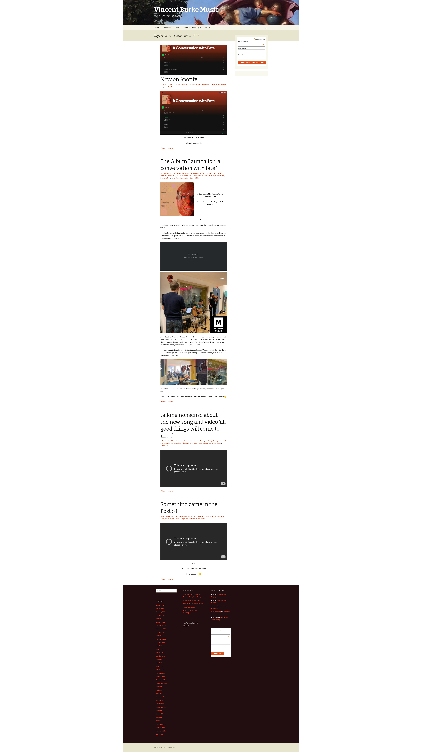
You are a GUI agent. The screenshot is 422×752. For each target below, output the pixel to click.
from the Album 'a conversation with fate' (190, 441)
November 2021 (161, 629)
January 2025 (160, 605)
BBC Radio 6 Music (182, 176)
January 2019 (160, 676)
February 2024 (160, 612)
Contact (156, 28)
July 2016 (159, 710)
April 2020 (159, 649)
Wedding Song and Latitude (192, 600)
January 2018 (160, 697)
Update (206, 85)
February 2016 (160, 724)
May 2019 (159, 663)
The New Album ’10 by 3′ (192, 28)
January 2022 (160, 622)
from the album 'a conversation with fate (190, 85)
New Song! (208, 441)
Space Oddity (194, 178)
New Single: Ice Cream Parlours (193, 604)
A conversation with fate (185, 516)
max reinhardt (219, 176)
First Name (242, 48)
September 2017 (161, 707)
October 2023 (160, 615)
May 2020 (159, 646)
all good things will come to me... (187, 443)
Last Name (242, 55)
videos (208, 28)
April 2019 (159, 666)
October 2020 (160, 642)
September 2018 (161, 683)
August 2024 (160, 608)
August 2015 (160, 734)
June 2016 (159, 714)
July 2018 (159, 687)
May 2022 (159, 619)
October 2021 (160, 632)
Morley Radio (175, 178)
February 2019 (160, 673)
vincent (218, 443)
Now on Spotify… (180, 79)
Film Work (167, 28)
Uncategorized (211, 173)
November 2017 (161, 700)
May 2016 (159, 717)
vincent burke (168, 87)
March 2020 (159, 653)
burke (214, 443)
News (177, 28)
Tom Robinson (190, 519)
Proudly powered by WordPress (164, 747)
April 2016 (159, 721)
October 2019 (160, 656)
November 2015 (161, 731)
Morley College (165, 178)
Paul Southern (184, 178)
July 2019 (159, 659)
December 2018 (161, 680)
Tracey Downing (216, 612)
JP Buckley (211, 176)
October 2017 (160, 704)
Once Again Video (189, 607)
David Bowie (193, 176)
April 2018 (159, 690)
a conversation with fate (216, 516)
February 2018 (160, 693)
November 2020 (161, 639)
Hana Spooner (202, 176)
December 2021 (161, 625)
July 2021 (159, 636)
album (162, 519)
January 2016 (160, 728)
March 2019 (159, 670)
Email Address (251, 41)
